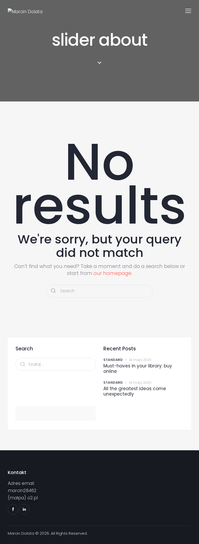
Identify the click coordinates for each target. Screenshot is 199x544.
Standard (113, 359)
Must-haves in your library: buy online (137, 368)
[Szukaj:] (56, 364)
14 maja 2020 (140, 359)
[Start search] (53, 291)
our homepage (112, 273)
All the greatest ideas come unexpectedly (134, 391)
